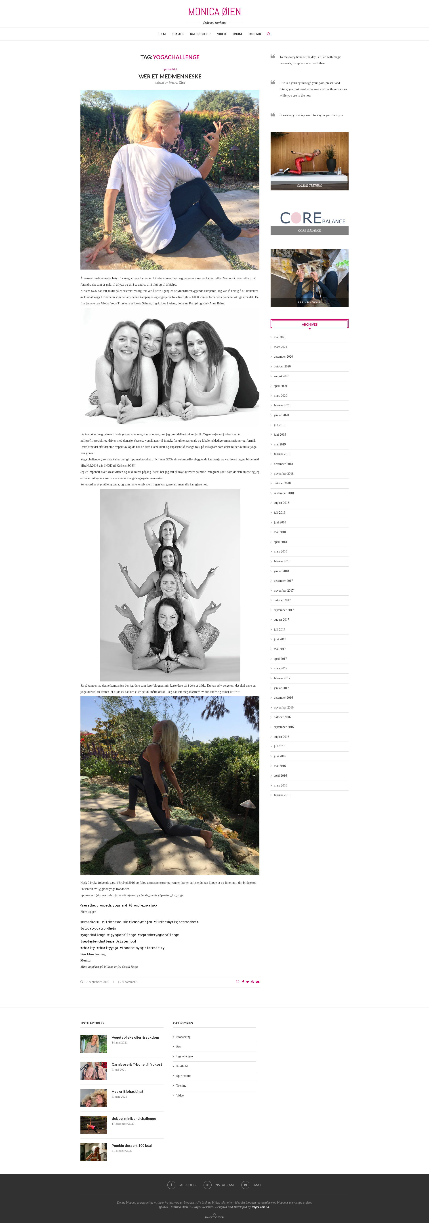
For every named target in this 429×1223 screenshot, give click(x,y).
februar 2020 (282, 405)
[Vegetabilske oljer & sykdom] (93, 1044)
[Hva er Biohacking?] (93, 1098)
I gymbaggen (184, 1056)
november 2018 (284, 473)
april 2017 (280, 658)
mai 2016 (280, 766)
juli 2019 (279, 425)
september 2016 (284, 727)
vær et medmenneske (170, 76)
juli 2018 (279, 512)
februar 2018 (282, 561)
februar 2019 (282, 454)
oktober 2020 (282, 366)
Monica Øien (177, 82)
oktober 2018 (282, 483)
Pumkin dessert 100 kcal (132, 1145)
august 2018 (281, 502)
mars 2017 (280, 668)
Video (180, 1095)
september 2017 (284, 610)
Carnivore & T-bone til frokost (137, 1064)
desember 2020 (283, 356)
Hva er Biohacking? (127, 1091)
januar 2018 (281, 571)
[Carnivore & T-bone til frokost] (93, 1071)
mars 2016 (280, 785)
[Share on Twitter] (247, 982)
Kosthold (182, 1066)
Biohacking (183, 1037)
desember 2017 (283, 580)
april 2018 (280, 542)
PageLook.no (260, 1207)
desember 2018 (283, 464)
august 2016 (281, 736)
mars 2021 (280, 347)
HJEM (162, 34)
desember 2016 (283, 697)
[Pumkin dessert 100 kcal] (93, 1152)
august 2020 (281, 376)
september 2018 (284, 493)
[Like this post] (237, 982)
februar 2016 (282, 795)
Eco (178, 1046)
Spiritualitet (170, 69)
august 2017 (281, 619)
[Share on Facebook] (243, 982)
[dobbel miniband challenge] (93, 1125)
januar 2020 (281, 415)
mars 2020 (280, 395)
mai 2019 (280, 444)
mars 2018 (280, 551)
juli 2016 (279, 746)
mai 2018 (280, 532)
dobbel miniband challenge (134, 1118)
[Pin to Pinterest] (252, 982)
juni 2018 (280, 522)
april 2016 (280, 775)
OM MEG (177, 34)
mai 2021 (280, 337)
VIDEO (221, 34)
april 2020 (280, 386)
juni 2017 (280, 639)
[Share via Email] (257, 982)
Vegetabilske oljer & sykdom (135, 1037)
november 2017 (284, 590)
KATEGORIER (199, 34)
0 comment (129, 982)
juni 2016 (280, 756)
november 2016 (284, 707)
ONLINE (238, 34)
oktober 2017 (282, 600)
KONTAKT (256, 34)
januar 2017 (281, 688)
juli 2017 (279, 629)
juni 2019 (280, 434)
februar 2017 (282, 678)
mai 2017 (280, 649)
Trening (181, 1085)
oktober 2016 (282, 717)
